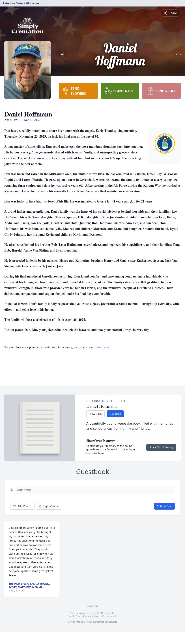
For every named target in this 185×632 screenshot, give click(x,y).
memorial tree (48, 347)
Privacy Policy (82, 616)
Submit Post (164, 506)
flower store (102, 347)
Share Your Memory (161, 447)
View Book (95, 413)
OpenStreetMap (96, 621)
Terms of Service (102, 616)
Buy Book (115, 413)
